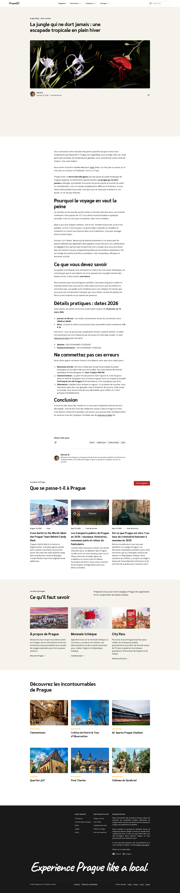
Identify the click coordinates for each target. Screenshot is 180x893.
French (142, 884)
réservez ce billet (104, 415)
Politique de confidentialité (89, 884)
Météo (77, 825)
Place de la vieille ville (100, 832)
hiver (92, 167)
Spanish (147, 884)
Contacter (77, 884)
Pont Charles (97, 822)
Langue (77, 829)
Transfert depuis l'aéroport (83, 822)
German (135, 884)
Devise (77, 832)
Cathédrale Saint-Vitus (100, 825)
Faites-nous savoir (142, 845)
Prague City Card (99, 818)
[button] (75, 3)
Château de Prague (99, 829)
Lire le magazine (142, 483)
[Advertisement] (90, 113)
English (130, 884)
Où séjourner (79, 818)
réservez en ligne (61, 338)
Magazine (62, 3)
